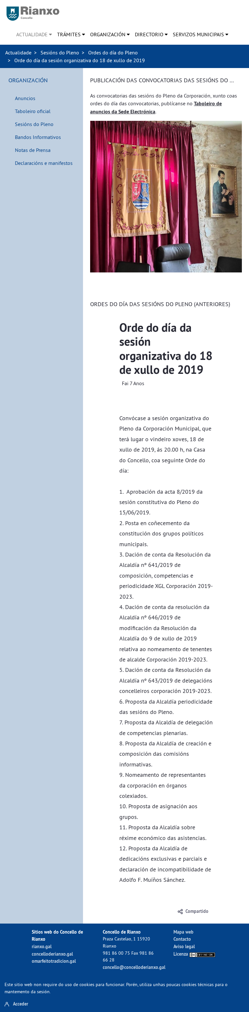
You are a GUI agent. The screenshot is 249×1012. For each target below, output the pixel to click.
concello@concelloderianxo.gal (134, 967)
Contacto (182, 939)
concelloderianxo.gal (52, 954)
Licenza (181, 954)
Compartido (196, 911)
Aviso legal (184, 946)
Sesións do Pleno (60, 52)
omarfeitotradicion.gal (54, 961)
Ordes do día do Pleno (113, 52)
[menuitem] (34, 34)
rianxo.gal (42, 946)
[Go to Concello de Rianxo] (33, 13)
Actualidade (18, 52)
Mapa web (183, 932)
